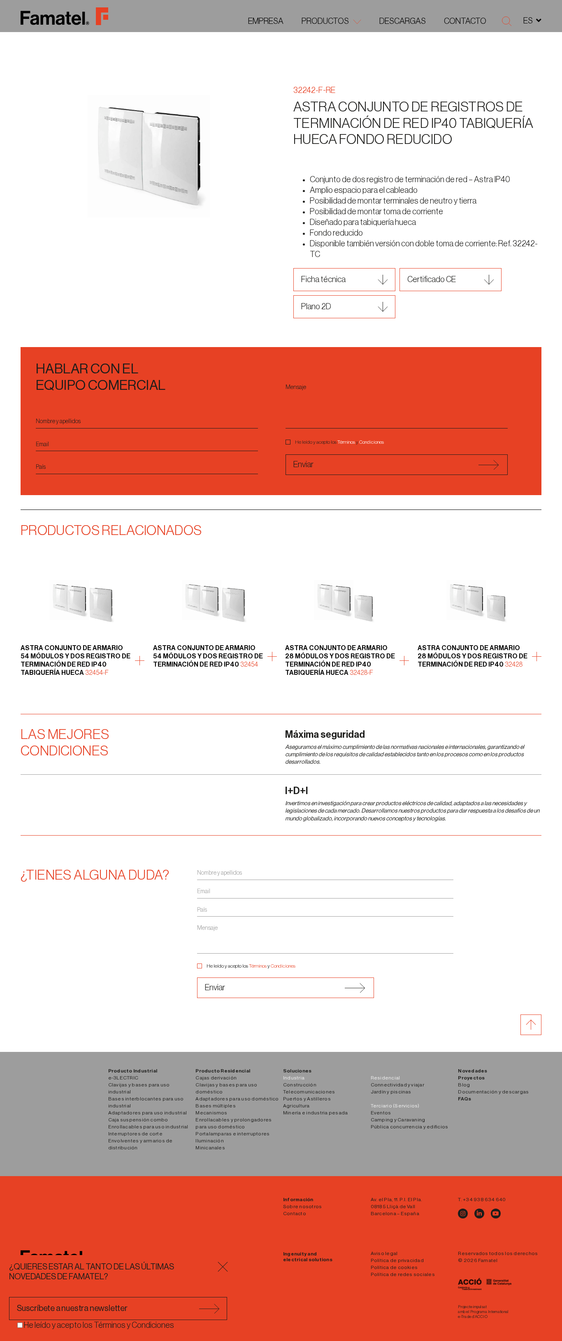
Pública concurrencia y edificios (409, 1126)
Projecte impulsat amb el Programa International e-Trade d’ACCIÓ (483, 1312)
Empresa (265, 21)
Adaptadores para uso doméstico (237, 1098)
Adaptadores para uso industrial (147, 1112)
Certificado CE (431, 280)
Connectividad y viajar (397, 1084)
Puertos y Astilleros (307, 1098)
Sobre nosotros (302, 1206)
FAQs (464, 1098)
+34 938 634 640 (484, 1199)
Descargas (402, 21)
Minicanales (210, 1147)
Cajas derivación (216, 1077)
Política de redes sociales (403, 1274)
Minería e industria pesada (315, 1112)
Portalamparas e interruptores (232, 1133)
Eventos (381, 1112)
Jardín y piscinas (391, 1091)
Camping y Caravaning (398, 1119)
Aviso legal (384, 1253)
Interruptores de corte (135, 1133)
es (528, 21)
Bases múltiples (215, 1105)
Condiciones (371, 442)
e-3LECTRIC (123, 1077)
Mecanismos (211, 1112)
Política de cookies (394, 1267)
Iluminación (209, 1140)
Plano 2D (316, 307)
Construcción (299, 1084)
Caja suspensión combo (138, 1119)
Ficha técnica (323, 280)
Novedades (472, 1070)
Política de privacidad (397, 1260)
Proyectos (471, 1077)
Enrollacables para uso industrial (148, 1126)
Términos (346, 442)
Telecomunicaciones (309, 1091)
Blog (464, 1084)
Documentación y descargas (493, 1091)
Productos (325, 21)
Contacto (465, 21)
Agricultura (296, 1105)
